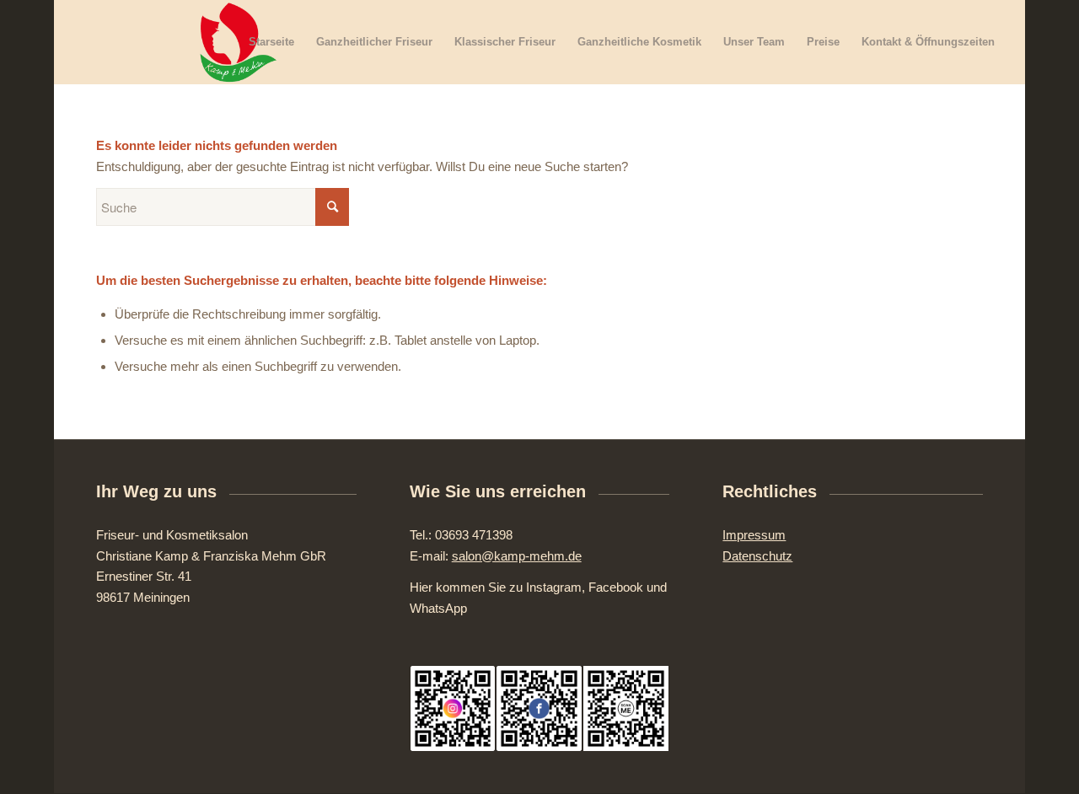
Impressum (754, 535)
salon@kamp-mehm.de (517, 556)
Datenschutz (757, 556)
